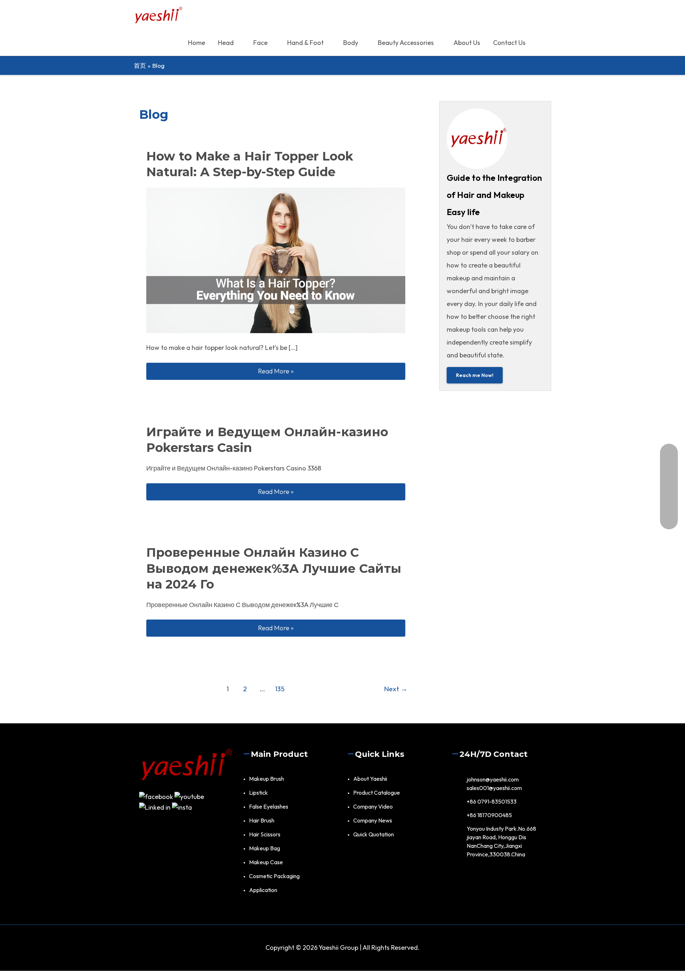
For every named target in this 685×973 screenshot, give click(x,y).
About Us (466, 43)
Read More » (331, 371)
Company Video (373, 806)
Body (350, 43)
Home (196, 43)
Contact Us (509, 43)
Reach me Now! (474, 375)
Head (226, 43)
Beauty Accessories (406, 43)
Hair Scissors (264, 834)
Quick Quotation (373, 834)
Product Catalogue (376, 792)
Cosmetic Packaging (274, 876)
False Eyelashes (268, 806)
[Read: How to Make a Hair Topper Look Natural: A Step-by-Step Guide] (275, 259)
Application (263, 889)
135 (280, 688)
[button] (541, 43)
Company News (372, 820)
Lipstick (258, 792)
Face (260, 43)
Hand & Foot (305, 43)
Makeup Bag (264, 848)
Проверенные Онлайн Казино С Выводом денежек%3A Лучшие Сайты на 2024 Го (273, 568)
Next (395, 688)
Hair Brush (261, 820)
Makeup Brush (266, 778)
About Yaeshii (370, 778)
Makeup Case (266, 862)
